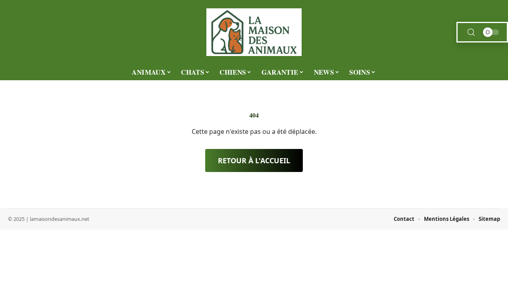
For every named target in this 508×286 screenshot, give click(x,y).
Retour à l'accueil (254, 160)
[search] (471, 32)
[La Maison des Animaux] (254, 32)
